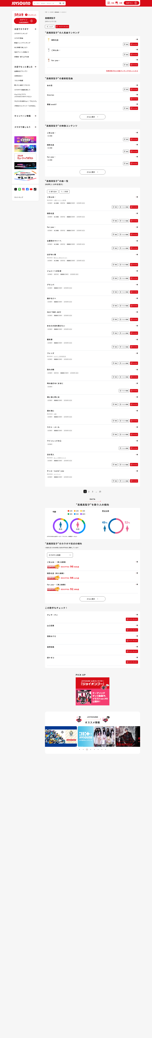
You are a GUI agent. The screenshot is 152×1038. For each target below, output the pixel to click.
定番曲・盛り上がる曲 (21, 57)
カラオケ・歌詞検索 (54, 12)
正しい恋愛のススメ (60, 458)
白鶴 (55, 414)
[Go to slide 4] (90, 749)
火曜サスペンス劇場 (60, 200)
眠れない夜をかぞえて (60, 258)
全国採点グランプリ (20, 71)
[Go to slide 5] (94, 749)
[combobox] (64, 191)
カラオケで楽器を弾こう (22, 90)
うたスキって (32, 15)
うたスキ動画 (18, 80)
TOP (46, 12)
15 (100, 491)
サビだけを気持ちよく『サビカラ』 (26, 101)
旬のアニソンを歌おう (21, 52)
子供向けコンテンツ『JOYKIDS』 (25, 106)
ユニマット (57, 474)
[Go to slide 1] (79, 749)
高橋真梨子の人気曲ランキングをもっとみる (122, 71)
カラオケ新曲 (18, 38)
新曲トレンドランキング (22, 43)
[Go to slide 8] (105, 749)
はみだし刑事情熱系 (60, 356)
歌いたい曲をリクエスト (22, 85)
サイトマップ (18, 197)
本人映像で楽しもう (20, 47)
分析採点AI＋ (18, 76)
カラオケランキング (20, 33)
